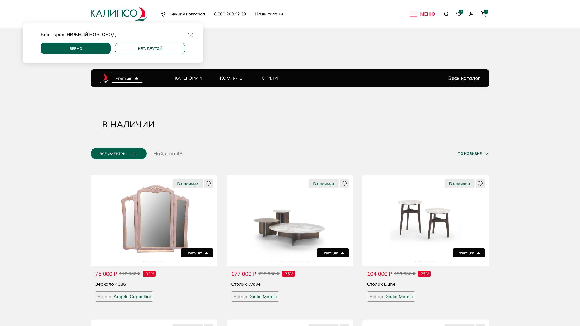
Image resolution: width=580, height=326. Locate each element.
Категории (188, 78)
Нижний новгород (186, 14)
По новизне (470, 153)
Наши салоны (269, 14)
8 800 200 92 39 (230, 14)
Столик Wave (246, 284)
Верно (76, 48)
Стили (270, 78)
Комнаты (232, 78)
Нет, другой (150, 48)
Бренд (124, 296)
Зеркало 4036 (110, 284)
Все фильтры (113, 153)
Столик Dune (381, 284)
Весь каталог (464, 78)
